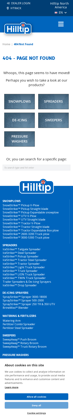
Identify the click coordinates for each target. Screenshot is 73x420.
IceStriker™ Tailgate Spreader (22, 249)
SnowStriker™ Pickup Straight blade (25, 209)
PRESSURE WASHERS (16, 355)
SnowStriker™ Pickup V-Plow (21, 205)
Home (6, 44)
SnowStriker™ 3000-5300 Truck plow (26, 237)
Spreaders (53, 101)
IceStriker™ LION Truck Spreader (24, 274)
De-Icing (19, 120)
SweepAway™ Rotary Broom (20, 343)
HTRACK (16, 8)
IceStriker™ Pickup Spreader (21, 256)
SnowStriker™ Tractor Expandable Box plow (31, 230)
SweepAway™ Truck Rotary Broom (25, 346)
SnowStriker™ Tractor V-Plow (21, 223)
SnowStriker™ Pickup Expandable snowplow (31, 212)
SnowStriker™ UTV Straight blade (24, 219)
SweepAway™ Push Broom (19, 339)
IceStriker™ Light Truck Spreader (24, 267)
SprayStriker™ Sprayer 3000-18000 (25, 297)
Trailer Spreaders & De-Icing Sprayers (27, 282)
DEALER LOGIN (20, 3)
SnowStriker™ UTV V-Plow (19, 216)
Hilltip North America (59, 5)
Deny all (36, 405)
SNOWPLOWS (12, 201)
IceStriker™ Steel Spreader (19, 253)
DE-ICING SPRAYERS (15, 292)
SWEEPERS (9, 335)
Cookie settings (36, 413)
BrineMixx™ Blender (15, 308)
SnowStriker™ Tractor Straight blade (26, 227)
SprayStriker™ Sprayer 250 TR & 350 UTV (29, 304)
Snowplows (19, 101)
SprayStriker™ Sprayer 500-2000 (23, 300)
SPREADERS (10, 245)
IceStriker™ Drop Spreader (20, 285)
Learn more (11, 387)
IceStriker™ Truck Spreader (20, 271)
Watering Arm (12, 320)
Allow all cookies (36, 396)
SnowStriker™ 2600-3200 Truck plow (26, 234)
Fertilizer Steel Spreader (18, 328)
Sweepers (53, 120)
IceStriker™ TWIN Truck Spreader (24, 278)
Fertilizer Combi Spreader (19, 324)
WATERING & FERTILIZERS (19, 316)
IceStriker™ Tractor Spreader (21, 264)
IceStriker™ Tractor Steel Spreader (25, 260)
